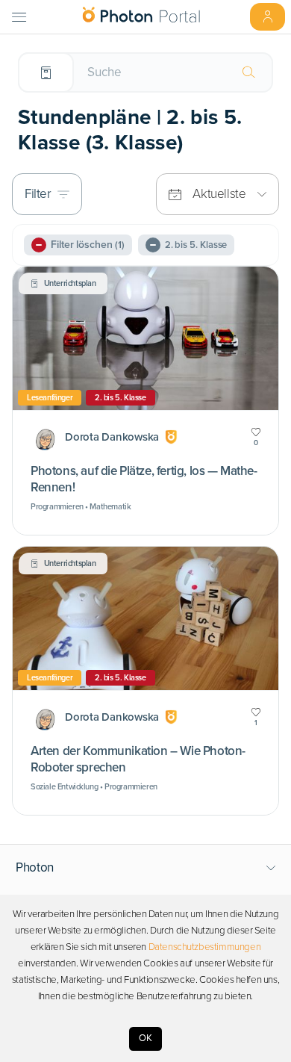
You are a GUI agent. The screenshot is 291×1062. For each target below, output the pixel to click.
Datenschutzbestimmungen (204, 947)
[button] (146, 868)
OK (145, 1038)
